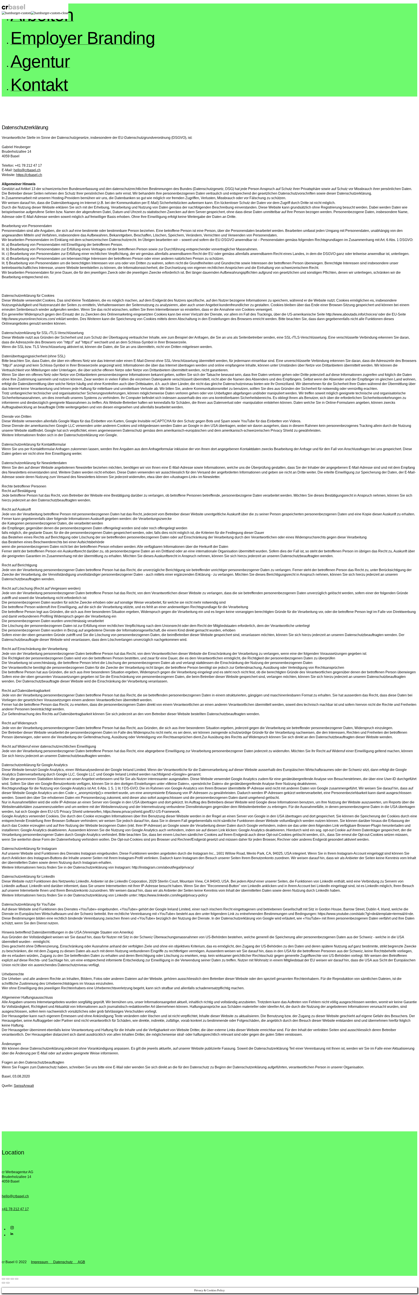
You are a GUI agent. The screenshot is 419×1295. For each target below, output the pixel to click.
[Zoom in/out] (16, 1279)
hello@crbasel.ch (27, 170)
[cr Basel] (13, 9)
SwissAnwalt (24, 1086)
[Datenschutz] (75, 1262)
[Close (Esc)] (3, 1279)
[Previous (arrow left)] (3, 1282)
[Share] (8, 1279)
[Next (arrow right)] (8, 1282)
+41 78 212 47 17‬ (15, 1209)
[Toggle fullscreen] (12, 1279)
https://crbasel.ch (29, 175)
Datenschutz (63, 1262)
